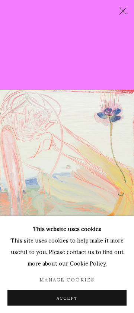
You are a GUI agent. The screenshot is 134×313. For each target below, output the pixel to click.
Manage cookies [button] (67, 280)
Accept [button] (67, 298)
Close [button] (121, 13)
